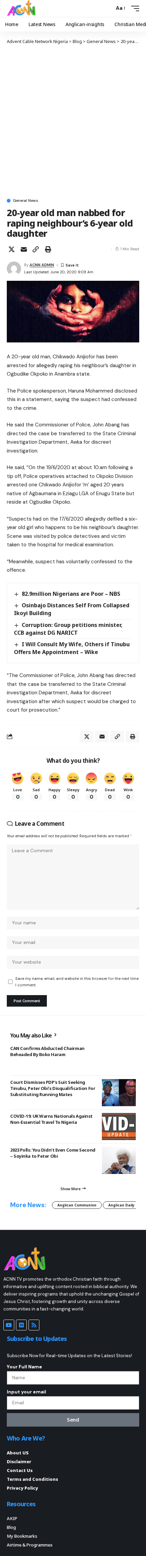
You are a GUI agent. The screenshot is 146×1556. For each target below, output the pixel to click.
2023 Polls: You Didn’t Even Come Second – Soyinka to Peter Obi (52, 1153)
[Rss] (34, 1325)
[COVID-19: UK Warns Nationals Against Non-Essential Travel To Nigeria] (119, 1126)
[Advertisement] (73, 121)
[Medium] (21, 1325)
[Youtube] (8, 1325)
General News (25, 201)
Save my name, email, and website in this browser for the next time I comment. (77, 981)
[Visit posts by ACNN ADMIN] (14, 268)
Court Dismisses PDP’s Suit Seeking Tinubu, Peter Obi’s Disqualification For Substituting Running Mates (52, 1088)
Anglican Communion (76, 1205)
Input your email (26, 1392)
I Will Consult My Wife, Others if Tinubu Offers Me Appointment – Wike (72, 648)
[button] (107, 8)
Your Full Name (24, 1367)
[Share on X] (11, 249)
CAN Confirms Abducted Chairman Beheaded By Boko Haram (47, 1051)
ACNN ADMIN (42, 264)
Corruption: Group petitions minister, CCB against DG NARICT (68, 628)
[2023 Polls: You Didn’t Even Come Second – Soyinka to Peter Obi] (119, 1160)
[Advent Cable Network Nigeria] (22, 8)
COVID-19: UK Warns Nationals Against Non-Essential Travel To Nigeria (51, 1119)
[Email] (24, 249)
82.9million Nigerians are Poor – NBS (71, 593)
